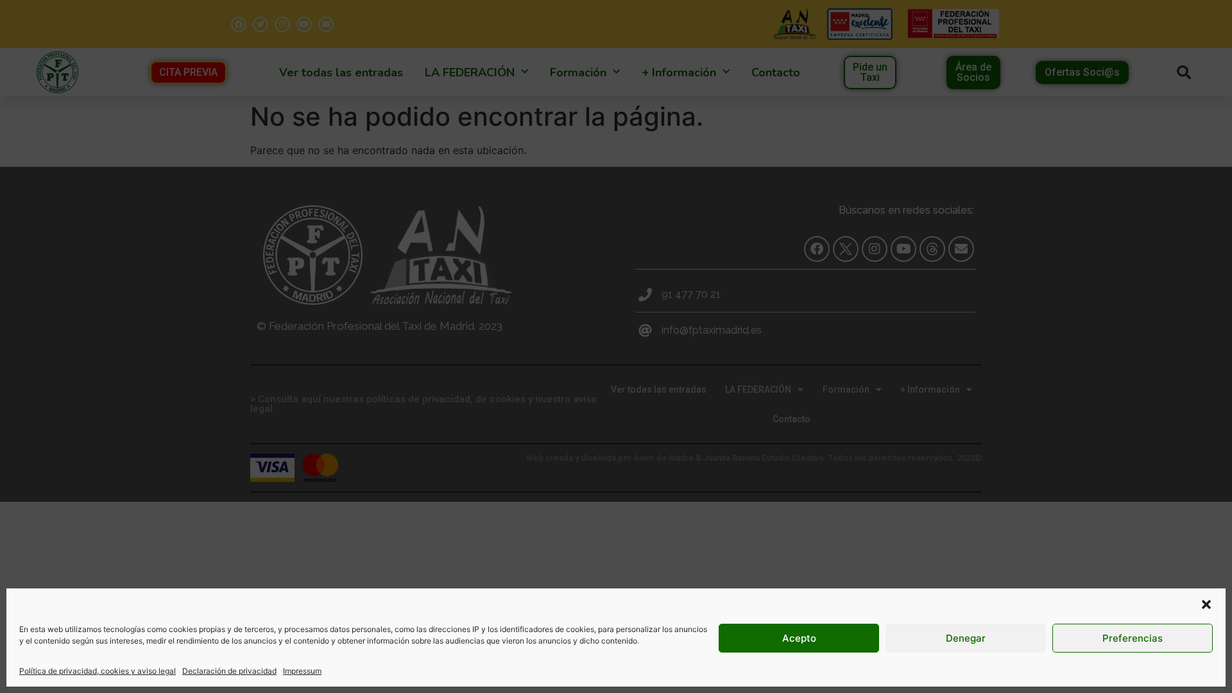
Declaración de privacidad (229, 671)
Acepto (799, 638)
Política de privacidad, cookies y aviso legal (97, 671)
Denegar (966, 638)
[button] (1206, 604)
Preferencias (1132, 638)
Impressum (302, 671)
